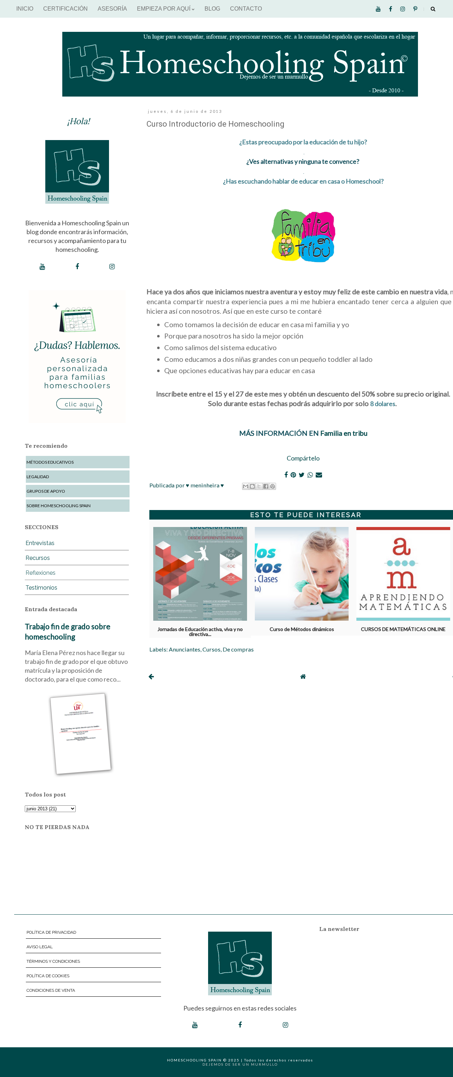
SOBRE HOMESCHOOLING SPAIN (59, 505)
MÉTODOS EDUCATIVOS (50, 462)
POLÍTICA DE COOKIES (48, 975)
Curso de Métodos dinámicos (302, 629)
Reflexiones (40, 572)
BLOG (212, 9)
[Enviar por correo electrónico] (245, 486)
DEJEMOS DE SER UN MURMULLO (240, 1064)
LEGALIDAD (38, 476)
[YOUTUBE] (42, 266)
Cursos (211, 649)
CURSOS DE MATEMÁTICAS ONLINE (403, 629)
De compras (238, 649)
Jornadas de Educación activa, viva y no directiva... (200, 630)
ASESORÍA (112, 9)
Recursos (37, 558)
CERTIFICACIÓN (65, 9)
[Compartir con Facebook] (265, 486)
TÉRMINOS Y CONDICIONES (53, 961)
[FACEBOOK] (77, 266)
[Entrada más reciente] (151, 676)
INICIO (24, 9)
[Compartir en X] (259, 486)
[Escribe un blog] (252, 486)
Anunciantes (184, 649)
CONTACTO (246, 9)
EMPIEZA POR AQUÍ (164, 9)
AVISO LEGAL (40, 946)
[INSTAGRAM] (112, 266)
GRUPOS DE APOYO (46, 491)
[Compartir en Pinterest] (272, 486)
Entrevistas (40, 543)
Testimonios (41, 587)
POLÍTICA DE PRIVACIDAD (51, 932)
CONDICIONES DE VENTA (51, 990)
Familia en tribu (343, 433)
